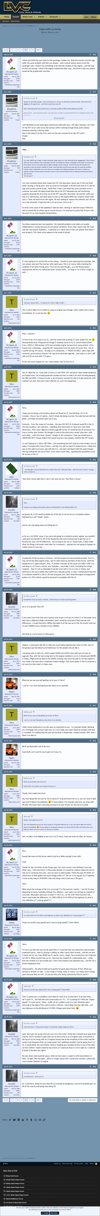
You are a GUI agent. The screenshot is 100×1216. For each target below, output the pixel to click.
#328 (94, 144)
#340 (94, 674)
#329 (94, 218)
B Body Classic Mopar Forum (15, 1183)
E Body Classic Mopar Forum (15, 1191)
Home (6, 17)
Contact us (57, 1163)
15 (29, 50)
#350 (94, 1067)
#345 (94, 845)
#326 (94, 55)
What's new (27, 17)
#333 (94, 367)
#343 (94, 772)
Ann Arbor (17, 521)
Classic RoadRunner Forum (14, 1199)
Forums (16, 17)
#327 (94, 92)
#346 (94, 905)
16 (33, 50)
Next (38, 50)
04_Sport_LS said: (29, 98)
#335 (94, 460)
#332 (94, 328)
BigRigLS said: (28, 712)
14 (25, 50)
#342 (94, 741)
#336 (94, 493)
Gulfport (17, 488)
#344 (94, 810)
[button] (34, 17)
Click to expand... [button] (59, 118)
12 (18, 50)
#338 (94, 590)
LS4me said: (27, 986)
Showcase (54, 17)
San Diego (17, 934)
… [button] (14, 50)
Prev (6, 50)
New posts (5, 21)
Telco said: (27, 816)
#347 (94, 939)
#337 (94, 552)
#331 (94, 293)
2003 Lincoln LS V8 (14, 323)
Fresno (17, 120)
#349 (94, 1017)
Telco (45, 32)
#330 (94, 256)
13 (22, 50)
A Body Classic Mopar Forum (15, 1180)
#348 (94, 980)
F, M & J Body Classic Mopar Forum (17, 1195)
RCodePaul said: (29, 157)
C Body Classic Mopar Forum (15, 1187)
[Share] (90, 54)
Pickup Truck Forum (12, 1176)
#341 (94, 705)
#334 (94, 402)
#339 (94, 639)
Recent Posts (15, 21)
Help (86, 1163)
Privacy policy (78, 1163)
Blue (6, 1163)
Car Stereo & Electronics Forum (16, 1203)
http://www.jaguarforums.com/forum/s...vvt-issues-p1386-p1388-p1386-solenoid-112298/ (53, 108)
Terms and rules (67, 1163)
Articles (41, 17)
